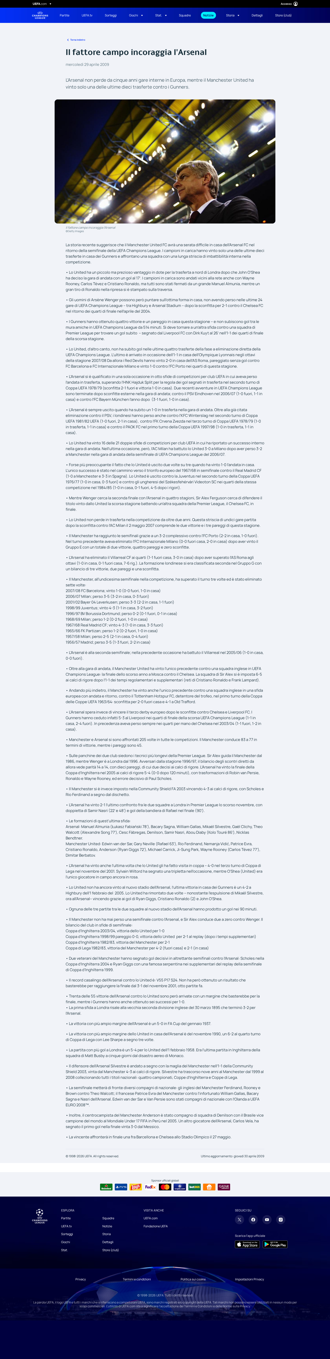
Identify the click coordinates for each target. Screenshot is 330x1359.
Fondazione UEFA (156, 1226)
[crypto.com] (180, 1187)
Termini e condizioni (137, 1279)
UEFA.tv (66, 1226)
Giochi (65, 1242)
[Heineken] (106, 1187)
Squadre (108, 1218)
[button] (136, 15)
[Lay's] (135, 1187)
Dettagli (107, 1242)
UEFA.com (151, 1218)
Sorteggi (67, 1234)
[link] (64, 15)
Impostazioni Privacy (249, 1279)
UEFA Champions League (40, 15)
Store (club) (110, 1250)
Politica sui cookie (193, 1279)
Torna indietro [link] (77, 39)
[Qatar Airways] (224, 1187)
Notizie (107, 1226)
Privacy (80, 1279)
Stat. (64, 1250)
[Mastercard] (165, 1187)
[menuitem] (66, 15)
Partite (66, 1218)
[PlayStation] (121, 1187)
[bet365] (194, 1187)
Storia (106, 1234)
